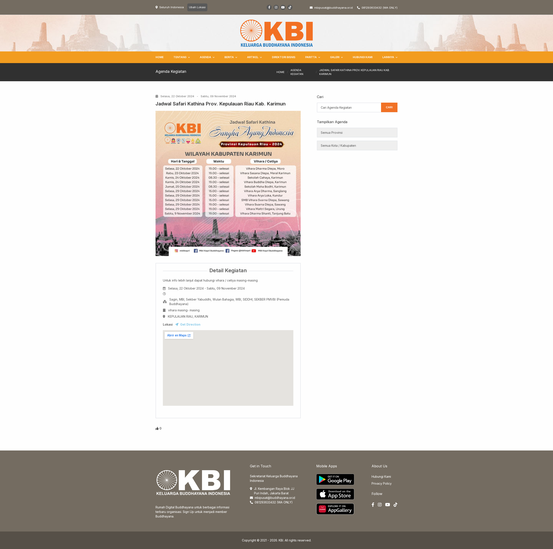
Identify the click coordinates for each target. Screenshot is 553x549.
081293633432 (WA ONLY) (379, 7)
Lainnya (388, 57)
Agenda (205, 57)
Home (160, 57)
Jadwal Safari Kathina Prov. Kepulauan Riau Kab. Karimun (221, 104)
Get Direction (190, 324)
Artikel (252, 57)
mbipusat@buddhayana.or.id (275, 498)
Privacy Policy (382, 483)
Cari (389, 107)
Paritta (311, 57)
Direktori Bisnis (283, 57)
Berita (229, 57)
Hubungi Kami (362, 57)
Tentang (179, 57)
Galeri (334, 57)
